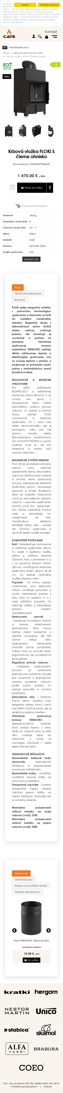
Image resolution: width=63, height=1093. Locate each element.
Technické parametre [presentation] (28, 293)
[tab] (18, 287)
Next (48, 930)
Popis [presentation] (18, 287)
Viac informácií (17, 22)
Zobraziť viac (31, 259)
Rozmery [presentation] (20, 299)
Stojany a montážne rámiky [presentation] (31, 885)
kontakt (51, 32)
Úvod (6, 53)
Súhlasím (25, 5)
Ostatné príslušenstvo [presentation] (27, 892)
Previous (14, 930)
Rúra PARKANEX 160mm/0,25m (31, 940)
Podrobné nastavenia (49, 5)
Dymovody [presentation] (21, 873)
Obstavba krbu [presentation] (24, 879)
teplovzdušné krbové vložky (28, 53)
